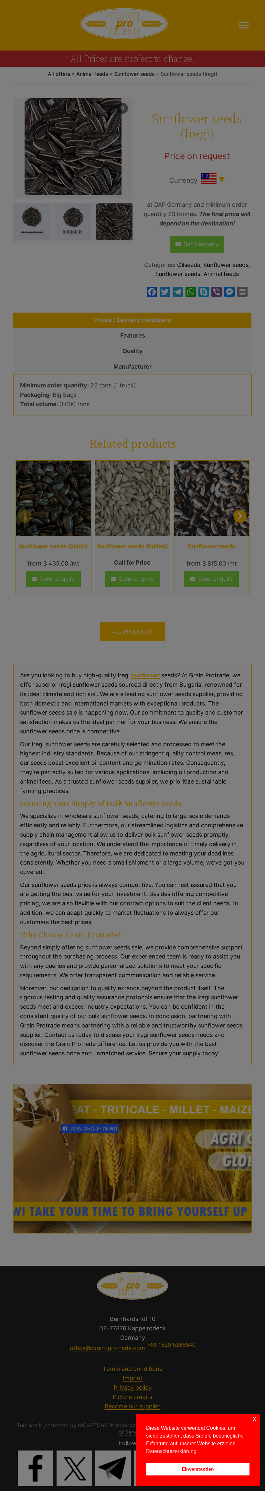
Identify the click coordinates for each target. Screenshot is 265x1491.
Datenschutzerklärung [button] (171, 1451)
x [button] (254, 1419)
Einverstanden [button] (198, 1469)
